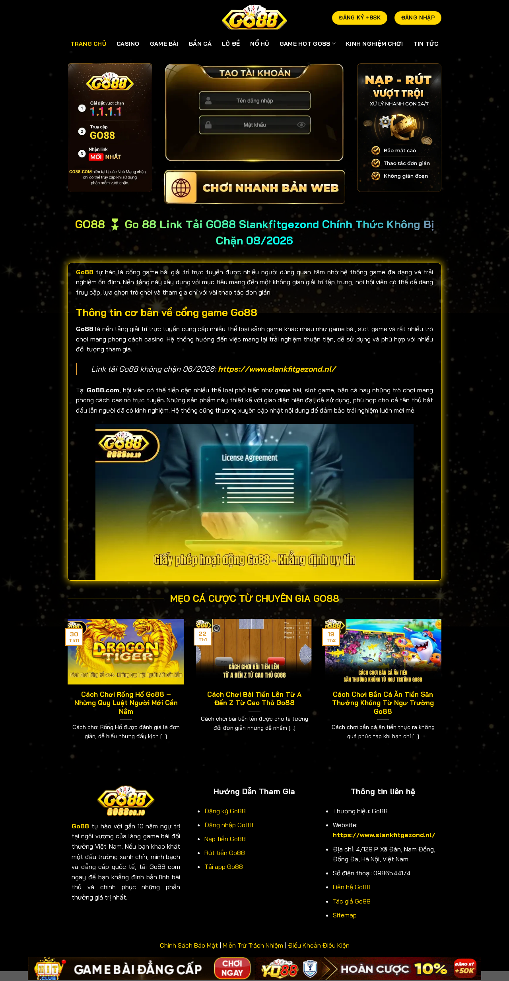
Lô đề (231, 43)
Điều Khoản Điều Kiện (319, 945)
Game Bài (164, 43)
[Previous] (66, 689)
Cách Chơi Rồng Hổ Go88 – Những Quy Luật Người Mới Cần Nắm (126, 702)
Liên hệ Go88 (352, 887)
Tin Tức (426, 43)
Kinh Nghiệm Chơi (374, 43)
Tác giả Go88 (352, 901)
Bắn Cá (200, 43)
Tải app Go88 (223, 866)
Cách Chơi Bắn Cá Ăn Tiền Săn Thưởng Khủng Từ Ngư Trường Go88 (383, 702)
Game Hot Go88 (305, 43)
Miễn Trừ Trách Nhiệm (253, 945)
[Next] (443, 689)
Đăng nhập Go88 (228, 825)
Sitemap (345, 915)
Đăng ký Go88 (225, 811)
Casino (128, 43)
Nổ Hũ (259, 43)
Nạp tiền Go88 (225, 839)
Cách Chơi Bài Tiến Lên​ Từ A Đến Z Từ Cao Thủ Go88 (254, 698)
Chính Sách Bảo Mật (189, 945)
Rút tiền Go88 (224, 853)
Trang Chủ (88, 43)
